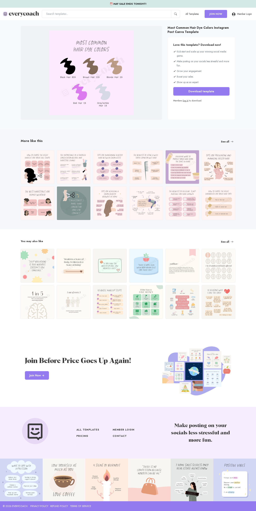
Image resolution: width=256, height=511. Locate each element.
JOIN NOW (216, 14)
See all (225, 141)
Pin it (30, 31)
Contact (120, 436)
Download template (201, 91)
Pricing (82, 436)
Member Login (244, 14)
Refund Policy (59, 506)
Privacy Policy (39, 506)
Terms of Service (80, 506)
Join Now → (36, 375)
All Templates (192, 14)
